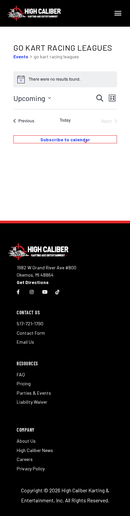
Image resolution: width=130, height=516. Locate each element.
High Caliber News (35, 450)
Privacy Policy (31, 468)
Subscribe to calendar (65, 139)
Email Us (25, 342)
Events (20, 56)
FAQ (21, 374)
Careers (25, 459)
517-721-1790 (30, 323)
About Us (26, 441)
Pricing (24, 383)
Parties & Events (34, 393)
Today (65, 120)
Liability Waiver (32, 402)
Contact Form (31, 333)
